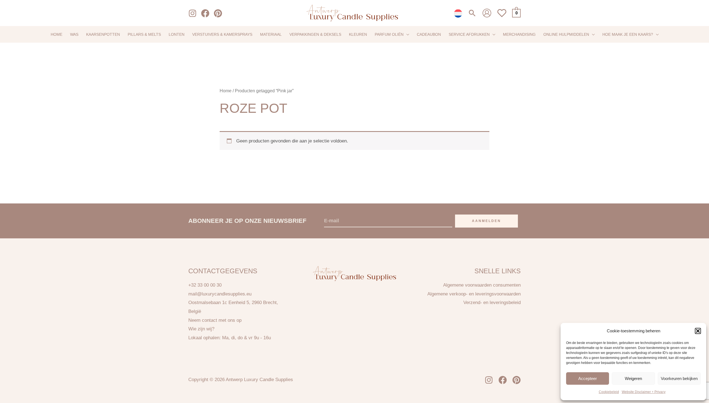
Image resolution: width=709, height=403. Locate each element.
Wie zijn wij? (201, 328)
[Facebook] (205, 13)
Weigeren (633, 378)
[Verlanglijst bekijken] (502, 16)
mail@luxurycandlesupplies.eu (219, 294)
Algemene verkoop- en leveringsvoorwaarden (474, 294)
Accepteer (587, 378)
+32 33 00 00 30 (205, 285)
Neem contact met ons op (215, 320)
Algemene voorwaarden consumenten (482, 285)
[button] (698, 331)
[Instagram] (192, 13)
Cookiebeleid (609, 392)
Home (226, 90)
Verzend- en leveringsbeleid (492, 302)
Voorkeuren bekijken (679, 378)
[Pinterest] (218, 13)
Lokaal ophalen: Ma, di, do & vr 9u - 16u (229, 337)
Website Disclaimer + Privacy (644, 392)
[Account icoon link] (487, 13)
